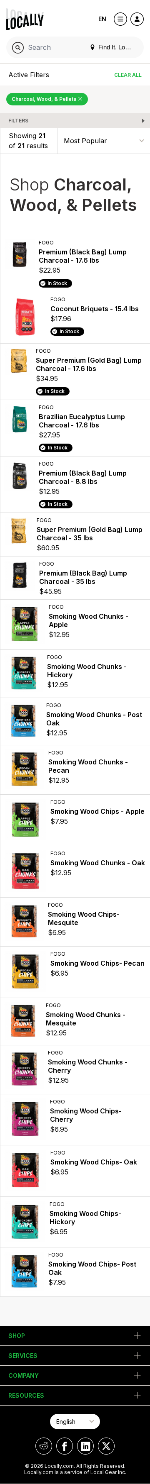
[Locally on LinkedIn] (85, 1446)
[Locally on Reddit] (43, 1446)
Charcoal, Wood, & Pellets (45, 99)
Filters (18, 120)
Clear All (128, 75)
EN (102, 18)
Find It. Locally (117, 47)
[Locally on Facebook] (64, 1446)
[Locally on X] (106, 1446)
